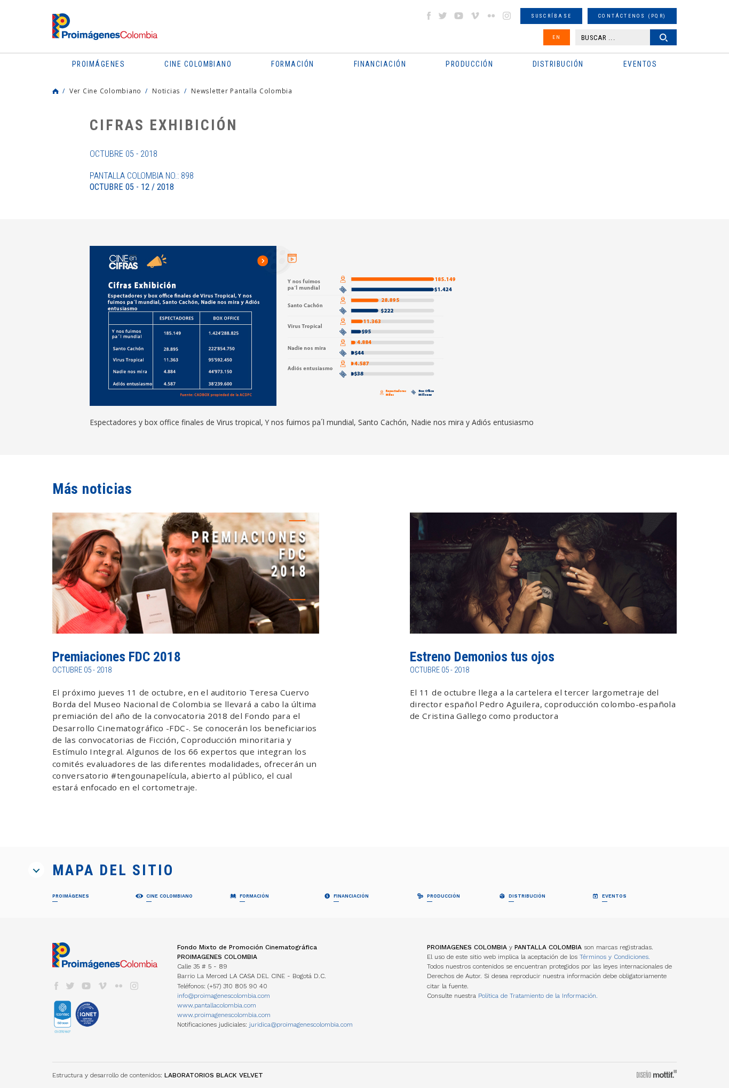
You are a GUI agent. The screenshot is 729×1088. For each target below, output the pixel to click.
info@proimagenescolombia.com (223, 995)
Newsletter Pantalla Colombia (241, 90)
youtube (459, 16)
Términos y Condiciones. (615, 957)
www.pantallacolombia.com (216, 1005)
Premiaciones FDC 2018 (116, 657)
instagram (507, 16)
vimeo (475, 16)
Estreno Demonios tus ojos (482, 657)
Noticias (166, 90)
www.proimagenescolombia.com (224, 1015)
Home (55, 91)
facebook (428, 16)
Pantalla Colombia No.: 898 (142, 181)
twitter (443, 16)
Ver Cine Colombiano (105, 90)
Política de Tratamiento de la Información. (538, 995)
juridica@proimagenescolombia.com (301, 1024)
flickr (491, 16)
